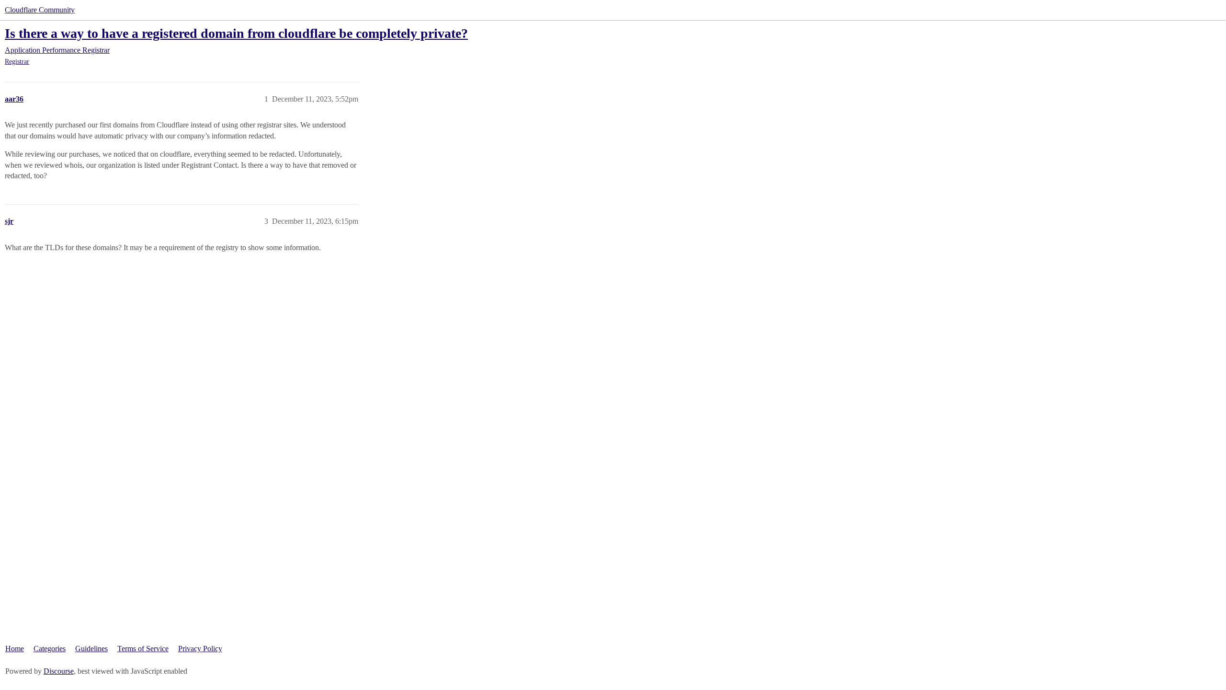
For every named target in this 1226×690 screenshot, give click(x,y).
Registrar (17, 61)
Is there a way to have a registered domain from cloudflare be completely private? (236, 33)
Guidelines (91, 648)
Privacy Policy (200, 648)
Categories (50, 648)
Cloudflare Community (40, 10)
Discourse (59, 671)
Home (14, 648)
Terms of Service (143, 648)
